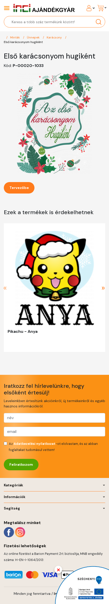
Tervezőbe (19, 187)
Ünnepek (33, 37)
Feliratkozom (21, 464)
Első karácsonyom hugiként (23, 42)
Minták (15, 37)
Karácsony (55, 37)
